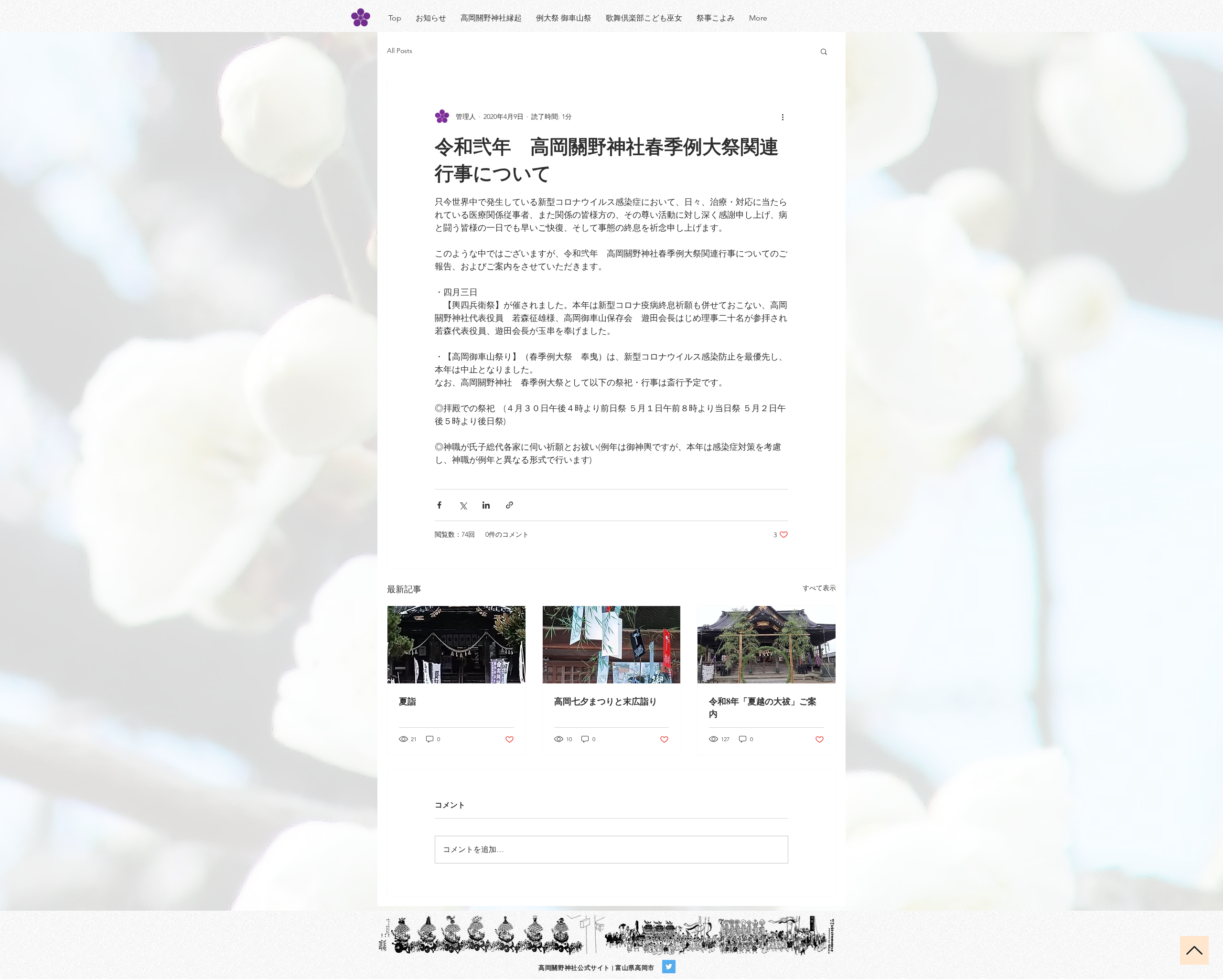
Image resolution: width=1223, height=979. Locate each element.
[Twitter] (669, 966)
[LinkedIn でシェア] (486, 505)
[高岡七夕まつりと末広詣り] (612, 644)
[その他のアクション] (782, 116)
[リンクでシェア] (509, 505)
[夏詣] (456, 644)
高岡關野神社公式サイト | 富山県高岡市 (596, 967)
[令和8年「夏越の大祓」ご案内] (766, 644)
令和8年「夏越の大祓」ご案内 (762, 707)
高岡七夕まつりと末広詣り (605, 701)
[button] (823, 51)
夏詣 (407, 701)
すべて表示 (819, 588)
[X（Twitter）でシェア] (462, 505)
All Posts (399, 50)
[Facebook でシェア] (439, 505)
